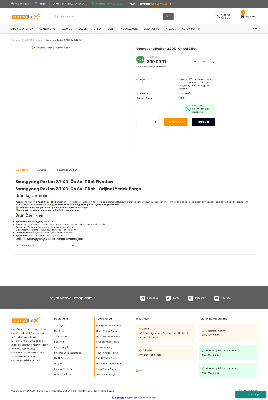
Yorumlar (42, 169)
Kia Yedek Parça (104, 347)
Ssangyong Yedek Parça (109, 325)
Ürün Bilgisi (22, 169)
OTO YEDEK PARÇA (189, 82)
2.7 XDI (192, 79)
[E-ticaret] (134, 397)
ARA (168, 16)
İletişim (43, 3)
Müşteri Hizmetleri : (69, 3)
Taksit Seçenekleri (67, 169)
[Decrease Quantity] (140, 122)
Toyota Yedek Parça (107, 352)
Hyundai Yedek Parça (107, 341)
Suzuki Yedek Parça (106, 358)
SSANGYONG (204, 79)
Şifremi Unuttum (63, 336)
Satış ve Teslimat (63, 369)
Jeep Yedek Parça (106, 374)
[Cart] (242, 16)
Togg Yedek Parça (106, 369)
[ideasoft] (118, 397)
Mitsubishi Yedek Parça (108, 363)
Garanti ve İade (62, 374)
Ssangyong (204, 85)
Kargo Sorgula (61, 347)
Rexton (183, 79)
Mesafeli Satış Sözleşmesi (68, 352)
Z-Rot (193, 85)
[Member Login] (218, 16)
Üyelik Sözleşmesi (63, 358)
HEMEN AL (203, 122)
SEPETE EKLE (176, 122)
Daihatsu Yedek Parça (108, 336)
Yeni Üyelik (60, 325)
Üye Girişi (59, 331)
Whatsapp (253, 394)
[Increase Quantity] (155, 122)
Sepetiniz (59, 341)
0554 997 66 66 (210, 335)
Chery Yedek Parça (106, 331)
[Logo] (26, 16)
